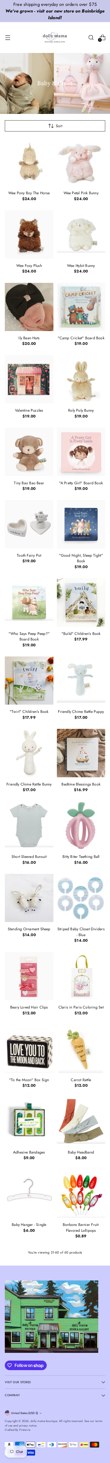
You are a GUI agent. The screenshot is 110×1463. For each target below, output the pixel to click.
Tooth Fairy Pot (29, 555)
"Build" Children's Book (81, 633)
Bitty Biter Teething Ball (80, 856)
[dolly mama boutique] (55, 37)
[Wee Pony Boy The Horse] (29, 162)
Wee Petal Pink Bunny (81, 193)
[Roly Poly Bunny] (81, 379)
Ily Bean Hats (29, 338)
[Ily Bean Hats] (29, 307)
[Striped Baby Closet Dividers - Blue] (81, 898)
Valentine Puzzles (29, 410)
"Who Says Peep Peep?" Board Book (29, 636)
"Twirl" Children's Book (29, 711)
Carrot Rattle (81, 1079)
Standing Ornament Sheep (29, 929)
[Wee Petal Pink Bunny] (81, 162)
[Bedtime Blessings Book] (81, 753)
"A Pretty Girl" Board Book (81, 483)
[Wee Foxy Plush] (29, 234)
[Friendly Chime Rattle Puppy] (81, 680)
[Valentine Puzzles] (29, 379)
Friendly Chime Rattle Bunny (29, 784)
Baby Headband (81, 1152)
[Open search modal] (90, 37)
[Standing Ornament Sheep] (29, 898)
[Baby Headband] (81, 1121)
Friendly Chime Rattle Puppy (81, 711)
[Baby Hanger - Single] (29, 1193)
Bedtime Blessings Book (80, 784)
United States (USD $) (24, 1413)
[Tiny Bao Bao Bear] (29, 452)
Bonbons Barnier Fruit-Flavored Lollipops (81, 1227)
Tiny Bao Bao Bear (29, 483)
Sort (59, 126)
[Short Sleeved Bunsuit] (29, 825)
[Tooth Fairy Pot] (29, 524)
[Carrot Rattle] (81, 1048)
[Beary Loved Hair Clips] (29, 976)
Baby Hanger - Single (29, 1224)
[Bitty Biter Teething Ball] (81, 825)
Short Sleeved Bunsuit (29, 856)
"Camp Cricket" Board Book (81, 338)
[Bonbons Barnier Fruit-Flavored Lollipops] (81, 1193)
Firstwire (24, 1430)
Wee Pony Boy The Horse (29, 193)
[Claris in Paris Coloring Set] (81, 976)
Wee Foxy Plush (29, 265)
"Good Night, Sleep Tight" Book (81, 558)
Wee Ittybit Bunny (81, 265)
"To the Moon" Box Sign (29, 1079)
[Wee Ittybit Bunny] (81, 234)
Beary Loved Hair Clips (29, 1007)
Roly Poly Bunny (81, 410)
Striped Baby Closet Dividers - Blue (81, 931)
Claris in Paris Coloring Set (81, 1007)
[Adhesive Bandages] (29, 1121)
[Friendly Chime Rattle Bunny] (29, 753)
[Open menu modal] (7, 37)
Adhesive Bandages (29, 1152)
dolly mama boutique (43, 1421)
